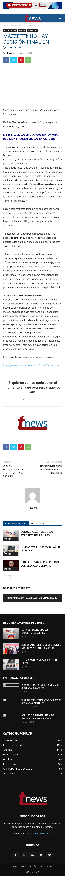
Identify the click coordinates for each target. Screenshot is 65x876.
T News (10, 53)
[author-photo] (32, 503)
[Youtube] (49, 855)
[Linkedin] (32, 855)
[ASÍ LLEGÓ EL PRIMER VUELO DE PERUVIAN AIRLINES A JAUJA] (11, 719)
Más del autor (37, 523)
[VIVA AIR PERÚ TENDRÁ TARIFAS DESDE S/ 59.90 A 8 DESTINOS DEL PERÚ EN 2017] (11, 704)
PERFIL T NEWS (19, 866)
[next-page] (10, 577)
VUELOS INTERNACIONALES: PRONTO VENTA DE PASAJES (13, 471)
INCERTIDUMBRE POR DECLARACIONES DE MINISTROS (51, 469)
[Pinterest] (21, 60)
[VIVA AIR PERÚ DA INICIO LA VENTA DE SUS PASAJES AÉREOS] (11, 689)
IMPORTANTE (32, 31)
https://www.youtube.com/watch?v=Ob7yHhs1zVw (31, 365)
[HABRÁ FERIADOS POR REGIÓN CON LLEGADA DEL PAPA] (11, 565)
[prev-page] (5, 577)
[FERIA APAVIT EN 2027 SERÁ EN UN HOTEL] (11, 550)
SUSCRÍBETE (33, 866)
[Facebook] (6, 60)
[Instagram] (24, 855)
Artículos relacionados (16, 523)
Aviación (33, 25)
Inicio (5, 25)
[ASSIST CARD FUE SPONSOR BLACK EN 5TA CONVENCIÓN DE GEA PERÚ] (11, 648)
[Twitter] (13, 60)
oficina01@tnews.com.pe (39, 833)
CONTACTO (46, 866)
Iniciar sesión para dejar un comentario (32, 597)
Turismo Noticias (18, 25)
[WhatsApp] (28, 60)
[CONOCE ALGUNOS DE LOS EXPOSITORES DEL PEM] (11, 535)
